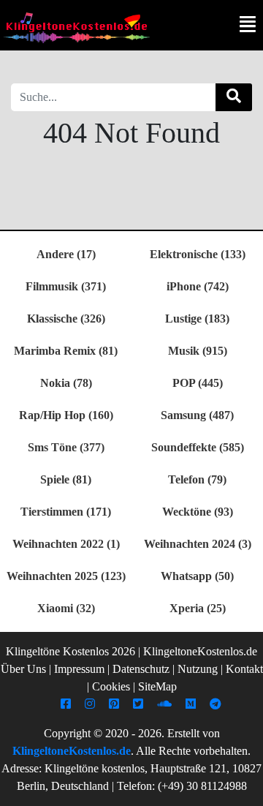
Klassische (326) (66, 318)
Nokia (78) (66, 383)
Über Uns (23, 669)
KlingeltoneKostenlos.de (71, 751)
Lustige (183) (197, 318)
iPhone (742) (198, 286)
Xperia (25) (197, 608)
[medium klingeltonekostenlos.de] (192, 704)
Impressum (79, 669)
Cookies (111, 686)
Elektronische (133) (197, 254)
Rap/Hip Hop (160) (66, 415)
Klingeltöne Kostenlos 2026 (70, 651)
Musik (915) (197, 350)
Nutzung (198, 669)
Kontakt (244, 669)
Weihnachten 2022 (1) (66, 544)
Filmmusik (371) (66, 286)
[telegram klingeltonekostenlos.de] (217, 704)
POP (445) (197, 383)
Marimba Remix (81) (66, 350)
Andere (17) (66, 254)
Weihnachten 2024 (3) (197, 544)
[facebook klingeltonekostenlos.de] (68, 704)
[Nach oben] (243, 787)
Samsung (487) (197, 415)
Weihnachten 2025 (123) (66, 576)
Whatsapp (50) (197, 576)
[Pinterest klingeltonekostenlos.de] (116, 704)
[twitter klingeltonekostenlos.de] (140, 704)
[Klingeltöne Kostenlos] (77, 27)
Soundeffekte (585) (197, 447)
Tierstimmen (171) (65, 511)
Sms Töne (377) (66, 447)
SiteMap (157, 686)
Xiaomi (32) (66, 608)
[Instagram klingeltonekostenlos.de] (92, 704)
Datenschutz (141, 669)
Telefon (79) (197, 479)
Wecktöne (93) (197, 511)
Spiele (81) (65, 479)
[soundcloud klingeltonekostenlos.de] (166, 704)
